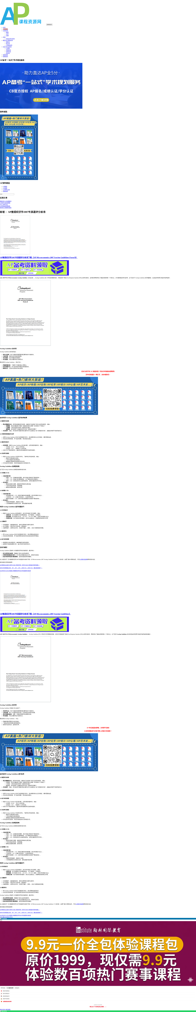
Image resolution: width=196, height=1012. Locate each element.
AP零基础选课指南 (5, 206)
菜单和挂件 (49, 24)
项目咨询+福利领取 (5, 1009)
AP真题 (5, 188)
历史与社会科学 (7, 46)
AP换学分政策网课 (5, 203)
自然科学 (5, 30)
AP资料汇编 (6, 189)
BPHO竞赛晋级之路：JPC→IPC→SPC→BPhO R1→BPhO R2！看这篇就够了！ (21, 568)
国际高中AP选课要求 (5, 201)
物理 (7, 32)
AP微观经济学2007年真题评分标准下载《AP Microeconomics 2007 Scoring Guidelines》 (35, 614)
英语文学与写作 (10, 38)
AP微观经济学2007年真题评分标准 (21, 570)
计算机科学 (9, 45)
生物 (7, 35)
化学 (7, 34)
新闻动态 (5, 56)
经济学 (8, 53)
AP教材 (5, 186)
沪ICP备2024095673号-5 (6, 917)
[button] (98, 919)
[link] (98, 1011)
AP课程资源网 (83, 559)
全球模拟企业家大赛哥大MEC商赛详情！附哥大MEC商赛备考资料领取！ (20, 565)
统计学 (8, 43)
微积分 (8, 42)
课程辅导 (5, 55)
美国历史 (8, 50)
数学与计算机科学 (8, 40)
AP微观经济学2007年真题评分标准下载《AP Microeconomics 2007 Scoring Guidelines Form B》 (38, 257)
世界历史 (8, 51)
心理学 (8, 48)
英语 (4, 37)
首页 (4, 27)
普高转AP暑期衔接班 (5, 207)
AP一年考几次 (4, 204)
